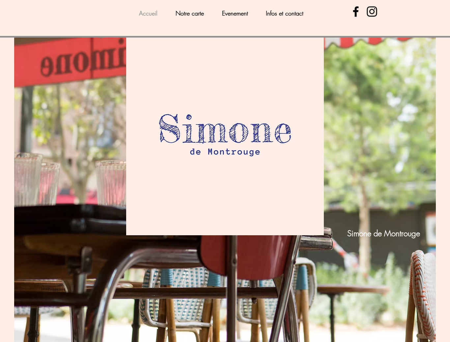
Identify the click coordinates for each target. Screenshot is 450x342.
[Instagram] (372, 11)
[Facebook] (356, 11)
